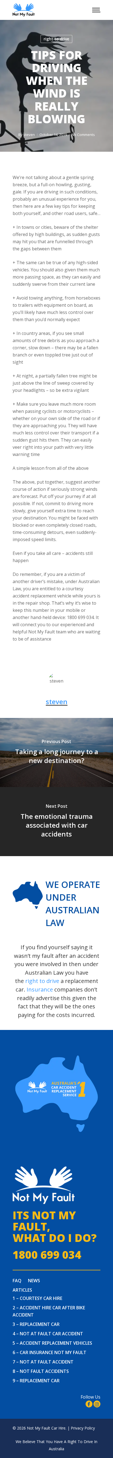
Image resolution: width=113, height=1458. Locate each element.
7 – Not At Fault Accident (43, 1362)
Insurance (40, 989)
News (34, 1281)
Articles (22, 1290)
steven (29, 134)
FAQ (17, 1281)
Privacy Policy (83, 1428)
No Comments (83, 134)
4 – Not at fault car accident (48, 1334)
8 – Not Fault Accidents (41, 1371)
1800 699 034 (47, 1254)
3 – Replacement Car (36, 1324)
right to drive (56, 38)
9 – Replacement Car (36, 1381)
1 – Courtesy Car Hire (37, 1298)
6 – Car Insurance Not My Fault (49, 1352)
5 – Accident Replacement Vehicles (52, 1343)
